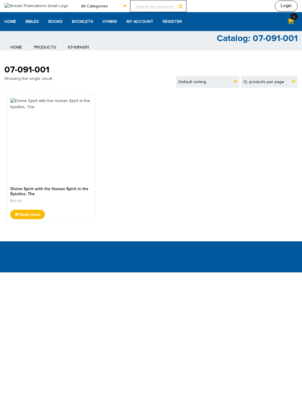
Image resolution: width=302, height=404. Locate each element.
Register (172, 22)
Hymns (110, 22)
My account (140, 22)
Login (286, 5)
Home (10, 22)
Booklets (82, 22)
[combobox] (104, 6)
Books (55, 22)
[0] (290, 22)
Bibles (32, 22)
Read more (29, 215)
